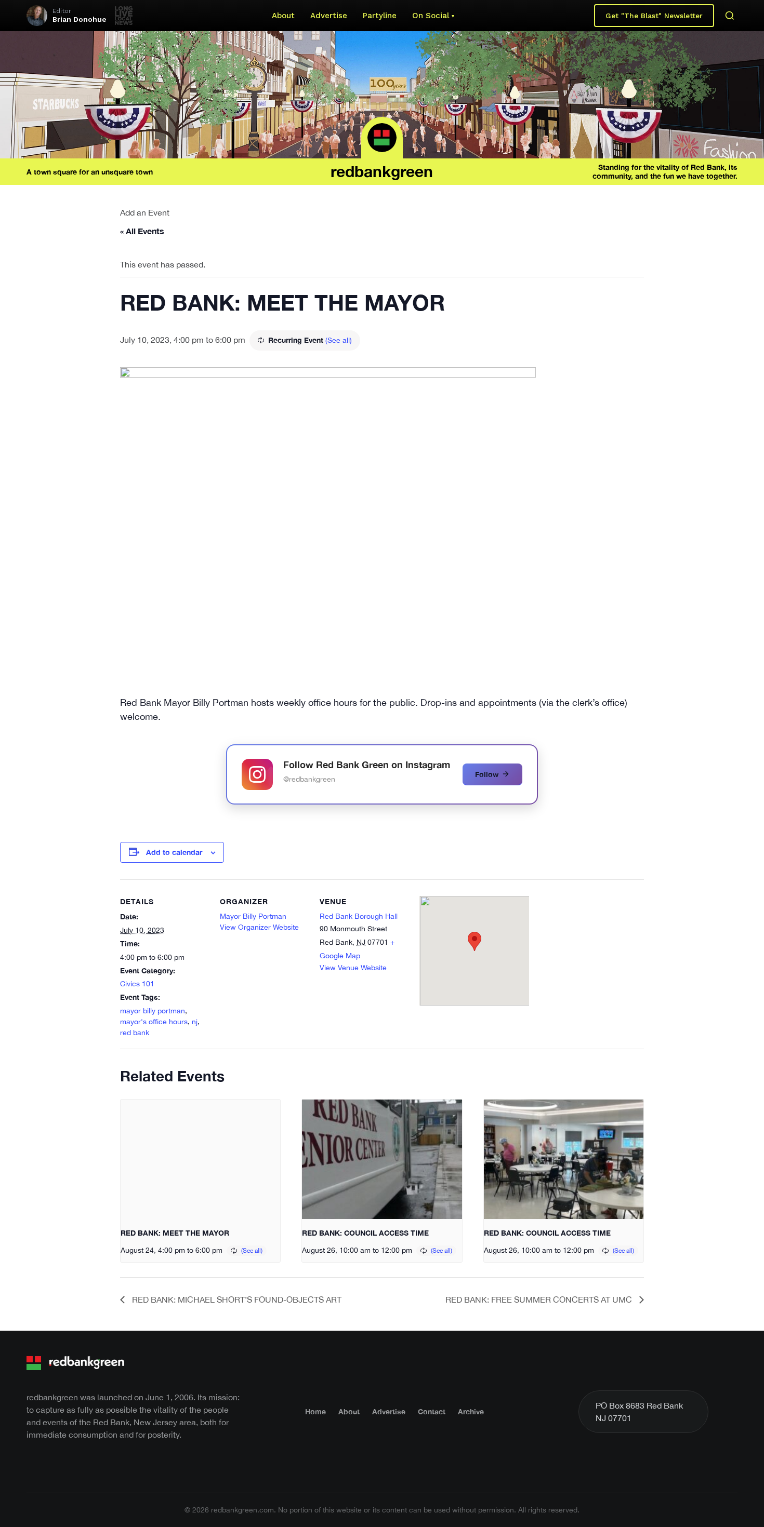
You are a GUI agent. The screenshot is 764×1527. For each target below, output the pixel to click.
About (283, 15)
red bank (134, 1032)
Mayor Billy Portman (253, 916)
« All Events (142, 231)
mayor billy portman (152, 1011)
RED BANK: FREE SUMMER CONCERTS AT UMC (539, 1299)
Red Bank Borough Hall (359, 916)
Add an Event (144, 212)
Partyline (380, 15)
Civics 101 (137, 984)
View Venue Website (353, 967)
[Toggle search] (729, 15)
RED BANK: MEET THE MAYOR (175, 1232)
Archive (471, 1411)
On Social (430, 15)
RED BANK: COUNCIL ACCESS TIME (365, 1232)
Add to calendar (174, 852)
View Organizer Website (259, 927)
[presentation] (200, 1159)
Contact (431, 1411)
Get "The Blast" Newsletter (654, 15)
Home (315, 1411)
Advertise (328, 15)
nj (194, 1021)
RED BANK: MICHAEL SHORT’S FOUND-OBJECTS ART (235, 1299)
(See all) (338, 340)
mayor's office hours (154, 1021)
